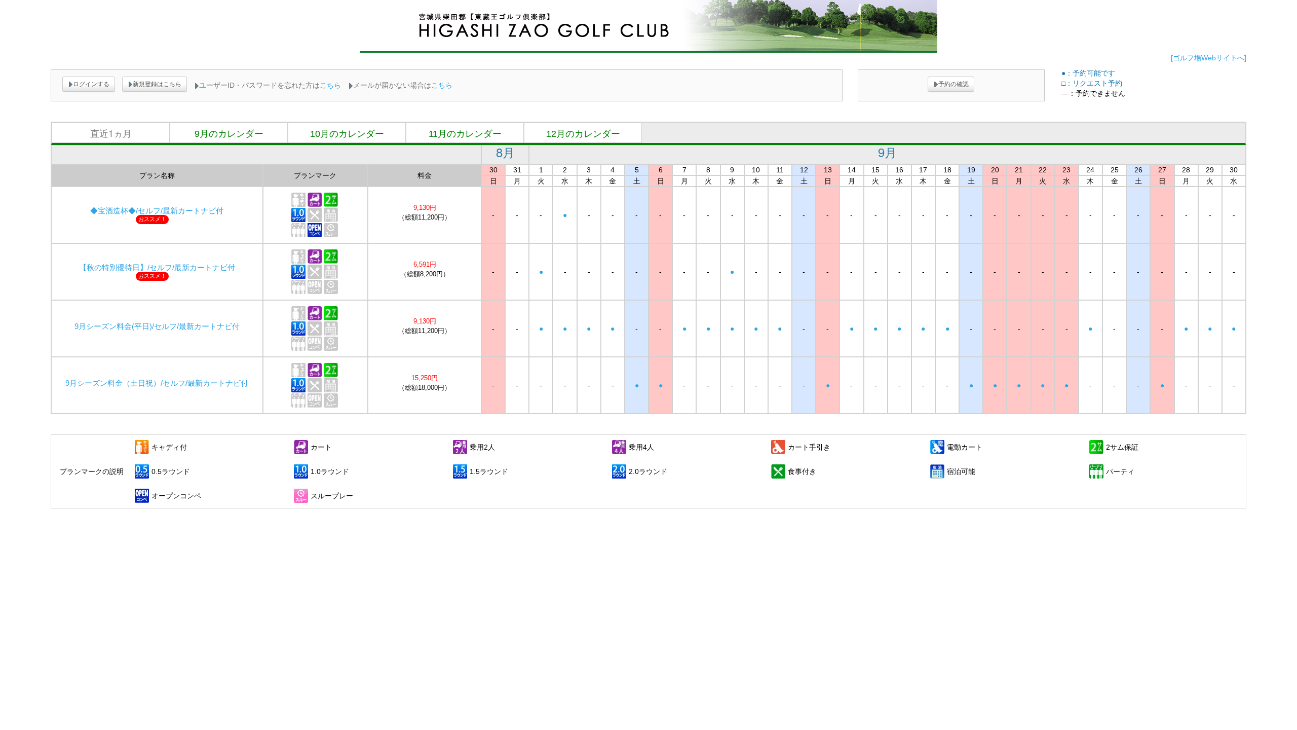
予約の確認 (953, 84)
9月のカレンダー (229, 134)
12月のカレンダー (583, 134)
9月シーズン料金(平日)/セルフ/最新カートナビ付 (157, 326)
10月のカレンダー (347, 134)
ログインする (91, 84)
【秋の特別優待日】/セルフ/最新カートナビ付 (157, 268)
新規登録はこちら (157, 84)
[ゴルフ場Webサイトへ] (1208, 58)
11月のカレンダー (465, 134)
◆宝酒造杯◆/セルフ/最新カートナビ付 (156, 211)
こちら (330, 85)
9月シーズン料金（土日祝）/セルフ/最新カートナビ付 (156, 383)
